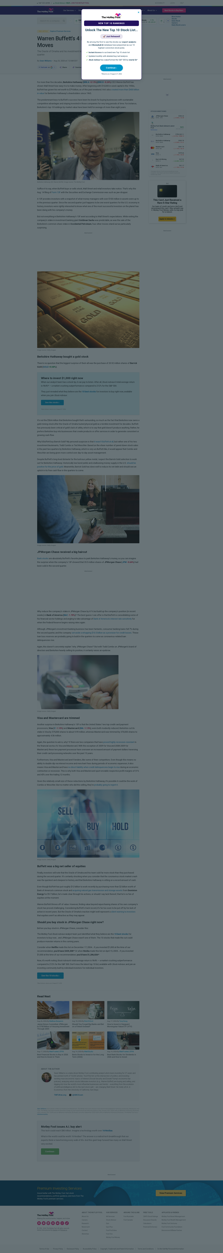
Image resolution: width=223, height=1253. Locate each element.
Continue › (111, 67)
